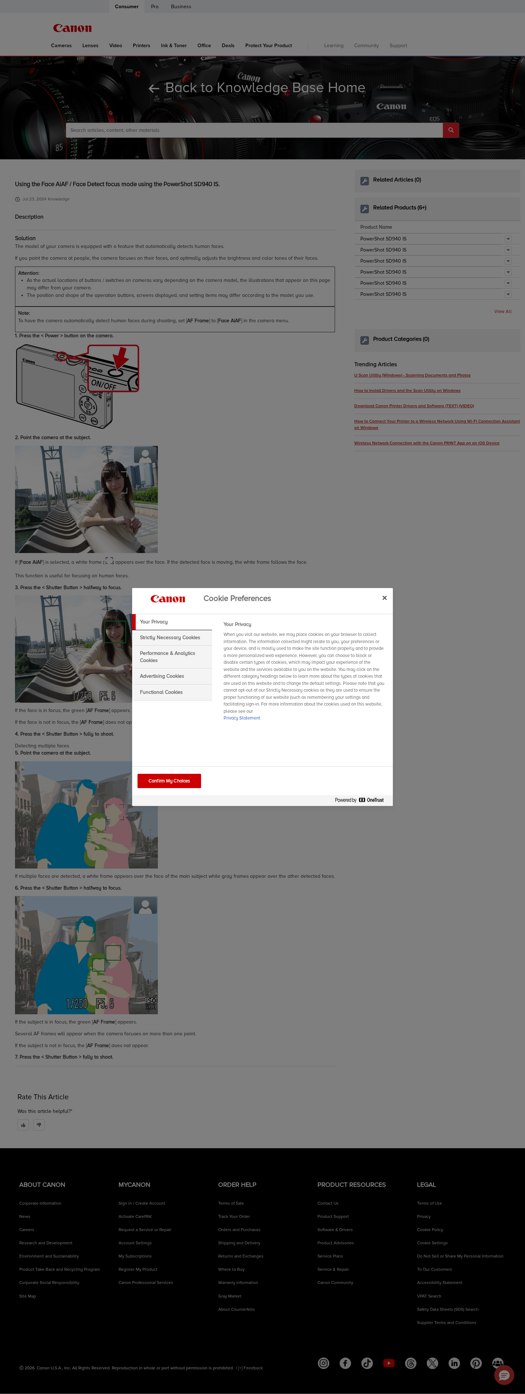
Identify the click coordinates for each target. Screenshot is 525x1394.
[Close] (384, 598)
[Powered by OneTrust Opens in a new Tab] (362, 801)
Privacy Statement (242, 718)
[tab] (172, 622)
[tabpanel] (305, 673)
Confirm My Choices (169, 781)
